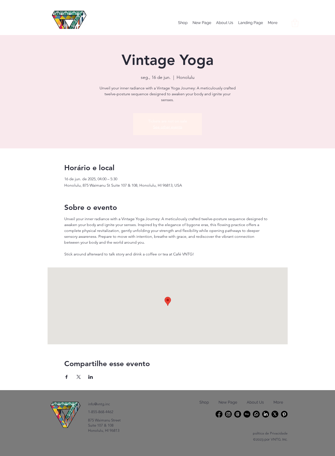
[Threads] (237, 414)
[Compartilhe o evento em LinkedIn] (90, 377)
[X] (274, 414)
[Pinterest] (284, 414)
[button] (295, 23)
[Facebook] (219, 414)
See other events (167, 127)
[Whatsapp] (256, 414)
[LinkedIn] (265, 414)
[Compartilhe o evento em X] (78, 377)
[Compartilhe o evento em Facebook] (66, 377)
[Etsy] (247, 414)
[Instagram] (228, 414)
